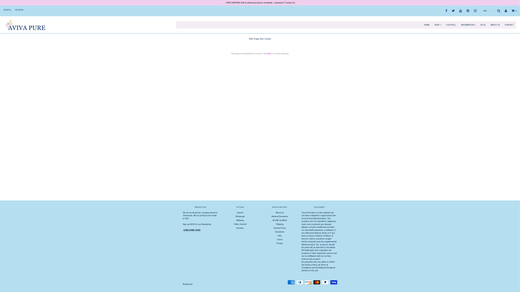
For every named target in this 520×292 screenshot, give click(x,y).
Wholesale (240, 216)
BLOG (483, 25)
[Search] (496, 10)
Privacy (280, 243)
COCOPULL (451, 25)
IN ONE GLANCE (280, 220)
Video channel (240, 224)
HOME (427, 25)
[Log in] (504, 10)
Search (7, 10)
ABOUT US (495, 25)
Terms (280, 239)
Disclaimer (279, 232)
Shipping (279, 224)
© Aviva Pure (187, 284)
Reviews (19, 10)
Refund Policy (280, 228)
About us (280, 212)
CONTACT (509, 25)
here (269, 53)
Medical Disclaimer (280, 216)
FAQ (280, 236)
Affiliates (240, 220)
